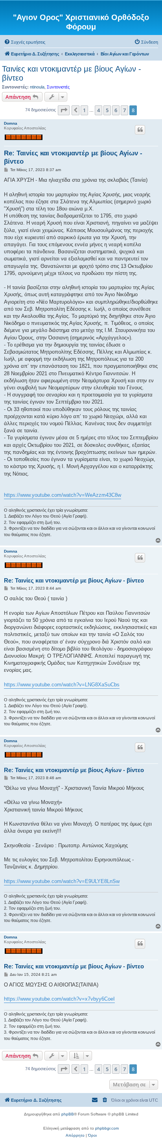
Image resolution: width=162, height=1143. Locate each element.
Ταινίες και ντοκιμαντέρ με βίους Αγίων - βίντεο (71, 73)
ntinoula (37, 87)
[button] (64, 110)
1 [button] (84, 110)
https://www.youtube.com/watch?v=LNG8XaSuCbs (62, 685)
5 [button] (107, 110)
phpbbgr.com (107, 1128)
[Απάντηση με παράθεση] (140, 130)
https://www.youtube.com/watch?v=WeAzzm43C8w (62, 495)
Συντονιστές (58, 87)
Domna (10, 123)
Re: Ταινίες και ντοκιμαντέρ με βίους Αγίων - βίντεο (73, 157)
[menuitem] (24, 42)
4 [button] (98, 110)
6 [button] (115, 110)
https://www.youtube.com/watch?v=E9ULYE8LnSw (62, 881)
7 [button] (124, 110)
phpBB (67, 1114)
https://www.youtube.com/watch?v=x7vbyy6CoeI (59, 999)
